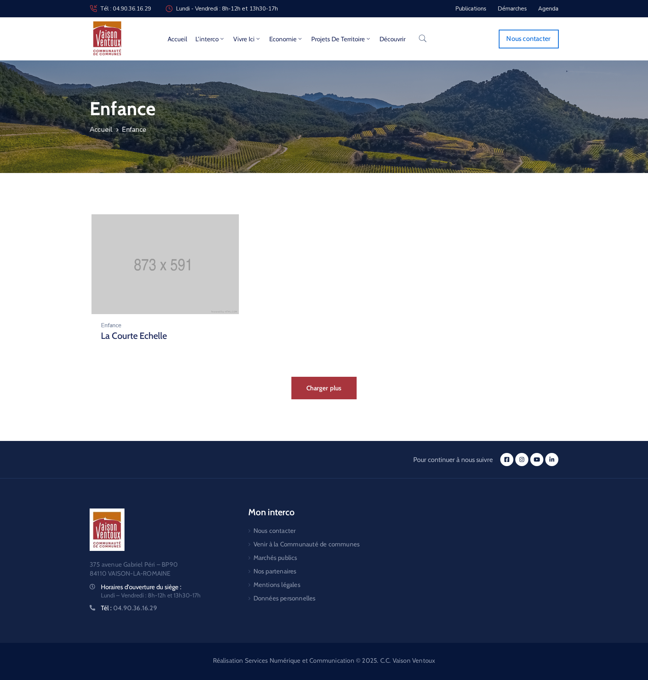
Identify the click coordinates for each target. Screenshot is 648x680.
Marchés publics (275, 557)
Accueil (177, 39)
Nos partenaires (275, 571)
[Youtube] (536, 459)
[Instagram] (521, 459)
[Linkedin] (551, 459)
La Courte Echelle (134, 335)
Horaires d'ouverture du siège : (141, 587)
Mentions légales (277, 584)
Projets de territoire (338, 39)
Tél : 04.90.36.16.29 (125, 8)
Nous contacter (275, 530)
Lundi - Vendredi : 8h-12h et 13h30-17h (227, 8)
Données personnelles (285, 598)
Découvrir (392, 39)
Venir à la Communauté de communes (307, 544)
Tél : (129, 608)
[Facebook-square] (506, 459)
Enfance (111, 325)
